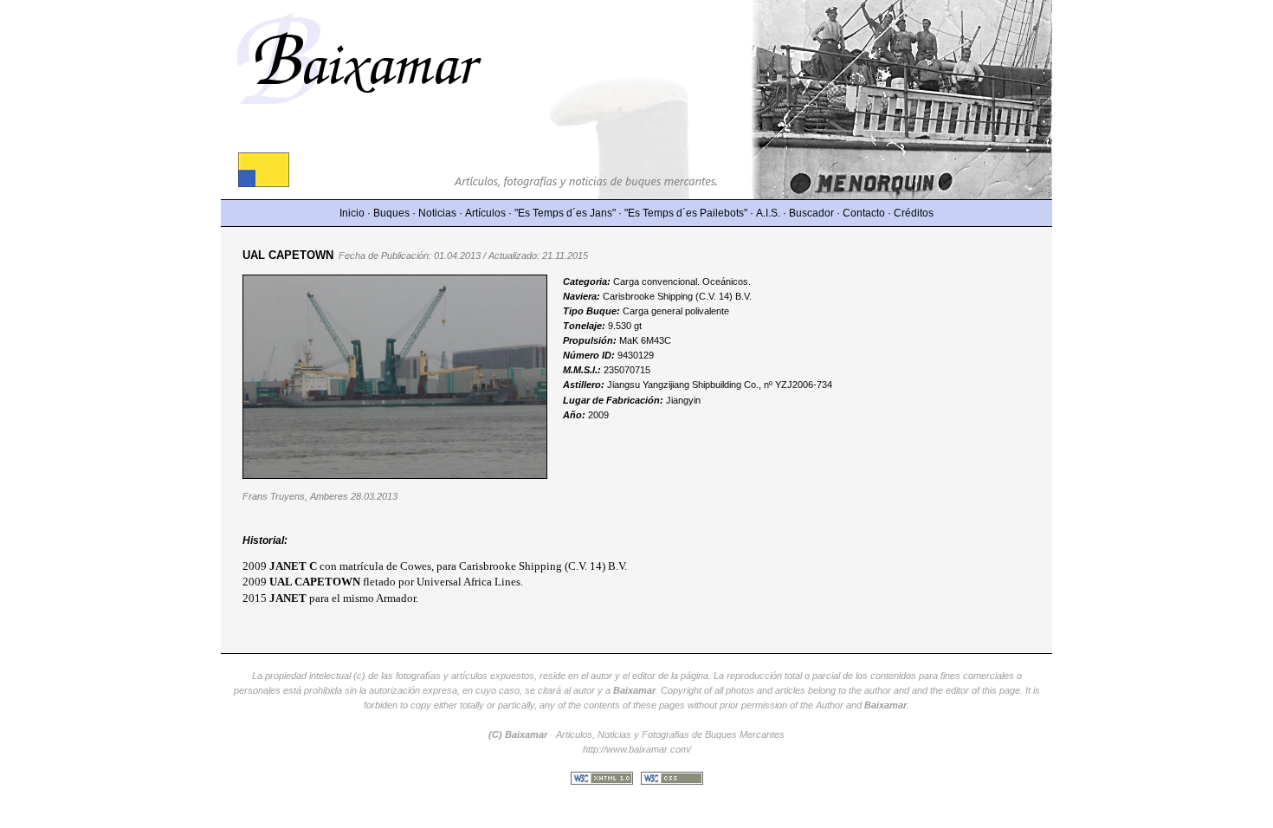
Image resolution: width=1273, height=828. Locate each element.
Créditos (914, 213)
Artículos (485, 213)
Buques (391, 213)
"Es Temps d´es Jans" (565, 213)
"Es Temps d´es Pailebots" (685, 213)
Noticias (437, 213)
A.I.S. (768, 213)
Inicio (352, 213)
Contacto (864, 213)
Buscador (811, 213)
